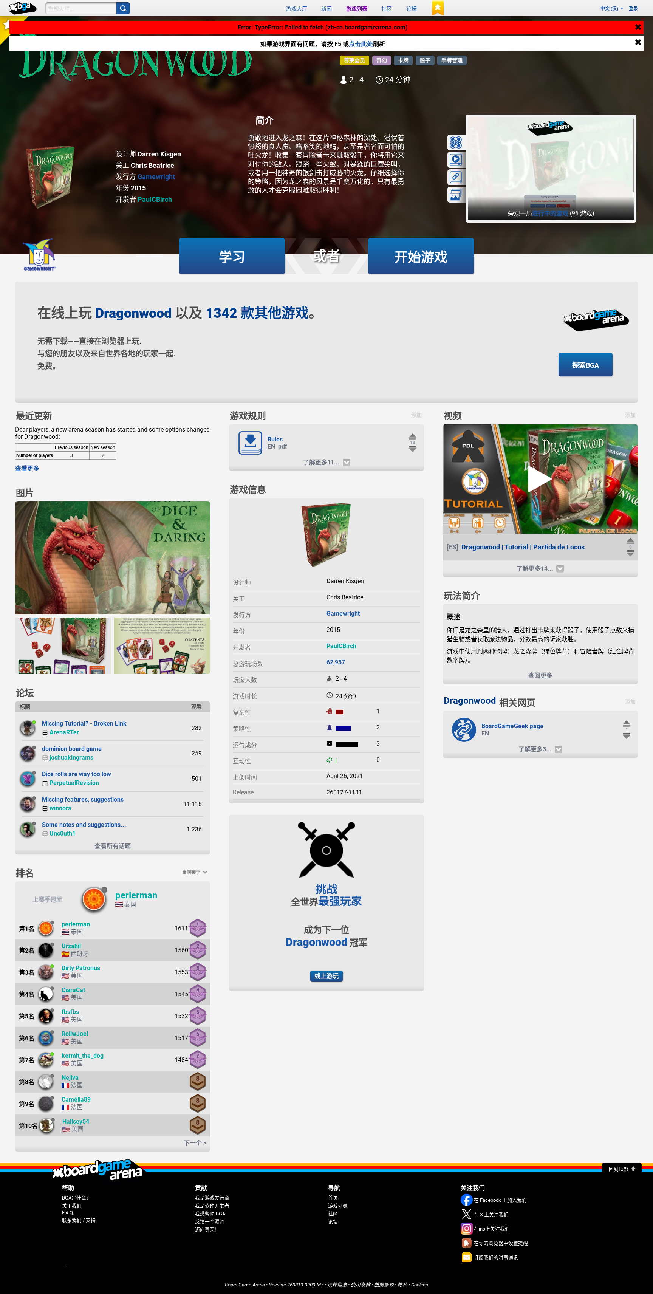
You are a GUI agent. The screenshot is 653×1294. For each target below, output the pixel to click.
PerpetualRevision (74, 782)
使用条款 (360, 1285)
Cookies (419, 1285)
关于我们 (72, 1206)
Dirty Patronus (81, 968)
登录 (633, 8)
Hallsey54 (75, 1121)
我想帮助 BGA (210, 1214)
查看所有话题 (112, 846)
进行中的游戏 (550, 213)
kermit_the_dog (83, 1055)
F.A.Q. (68, 1212)
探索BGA (585, 365)
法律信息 (337, 1285)
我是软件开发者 (212, 1206)
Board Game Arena (245, 1285)
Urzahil (71, 946)
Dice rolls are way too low (76, 774)
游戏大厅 (296, 9)
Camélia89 (76, 1099)
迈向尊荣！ (207, 1229)
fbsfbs (70, 1011)
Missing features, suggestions (83, 799)
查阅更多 (540, 675)
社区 (386, 9)
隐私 (402, 1285)
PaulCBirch (155, 199)
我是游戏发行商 (212, 1198)
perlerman (136, 895)
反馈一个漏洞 (209, 1221)
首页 (333, 1198)
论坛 (411, 9)
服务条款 (384, 1285)
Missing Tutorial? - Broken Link (84, 723)
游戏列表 (356, 9)
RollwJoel (75, 1033)
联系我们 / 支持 (79, 1220)
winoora (60, 808)
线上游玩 (326, 976)
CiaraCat (73, 990)
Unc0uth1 (63, 833)
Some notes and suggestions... (84, 824)
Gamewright (156, 177)
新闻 (326, 9)
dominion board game (72, 748)
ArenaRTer (64, 732)
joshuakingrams (71, 757)
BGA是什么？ (76, 1198)
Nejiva (70, 1077)
